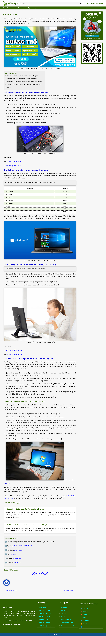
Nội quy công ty (43, 619)
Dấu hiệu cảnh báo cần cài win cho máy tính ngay (22, 76)
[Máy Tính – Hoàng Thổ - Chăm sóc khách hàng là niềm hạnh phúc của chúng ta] (10, 3)
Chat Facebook (19, 550)
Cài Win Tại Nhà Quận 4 (12, 590)
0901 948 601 (70, 496)
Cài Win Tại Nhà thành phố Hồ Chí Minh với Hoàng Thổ (24, 84)
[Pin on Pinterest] (43, 573)
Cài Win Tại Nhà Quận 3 (68, 590)
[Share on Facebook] (33, 573)
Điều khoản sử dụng (44, 616)
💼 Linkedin (84, 611)
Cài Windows (21, 8)
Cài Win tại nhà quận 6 (13, 161)
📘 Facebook (84, 627)
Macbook (13, 8)
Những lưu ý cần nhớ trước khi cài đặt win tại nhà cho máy (25, 81)
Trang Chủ (6, 8)
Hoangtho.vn (17, 562)
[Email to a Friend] (40, 573)
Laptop (35, 8)
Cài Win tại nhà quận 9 (13, 166)
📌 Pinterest (84, 614)
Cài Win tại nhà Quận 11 (14, 350)
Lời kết (9, 87)
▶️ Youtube (84, 624)
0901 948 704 (8, 498)
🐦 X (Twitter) (85, 620)
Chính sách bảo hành (45, 613)
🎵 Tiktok (83, 617)
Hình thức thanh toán (45, 610)
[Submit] (80, 3)
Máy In (29, 8)
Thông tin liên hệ (43, 607)
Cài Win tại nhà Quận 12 (14, 354)
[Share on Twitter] (36, 573)
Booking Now (17, 558)
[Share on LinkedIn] (46, 573)
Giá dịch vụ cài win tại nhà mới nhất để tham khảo (22, 78)
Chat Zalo (14, 554)
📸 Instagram (84, 608)
